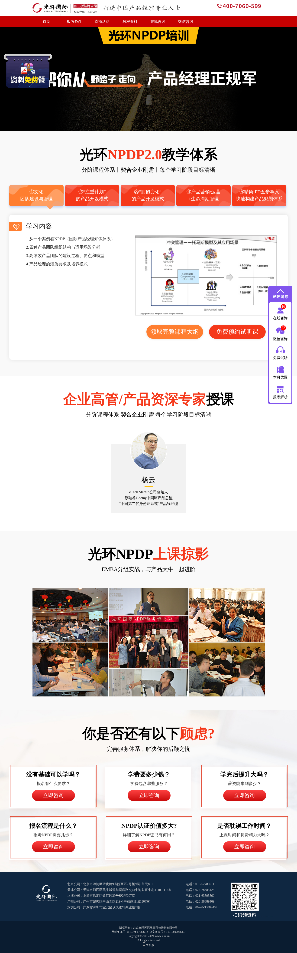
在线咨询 (157, 21)
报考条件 (74, 21)
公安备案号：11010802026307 (167, 931)
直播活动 (102, 21)
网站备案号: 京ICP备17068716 (130, 931)
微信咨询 (185, 21)
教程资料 (130, 21)
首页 (46, 21)
